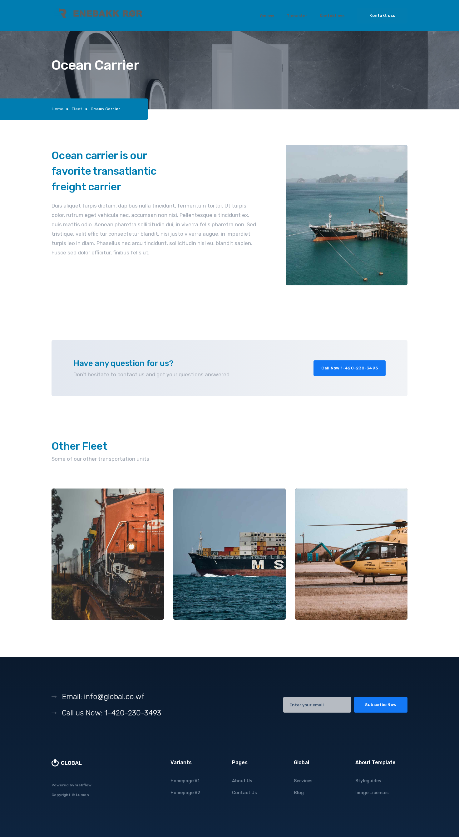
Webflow (83, 785)
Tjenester (297, 15)
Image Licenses (372, 792)
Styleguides (368, 781)
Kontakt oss (332, 15)
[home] (97, 15)
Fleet (77, 109)
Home (57, 109)
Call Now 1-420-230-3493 (349, 368)
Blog (299, 792)
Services (303, 781)
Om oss (267, 15)
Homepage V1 (185, 781)
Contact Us (244, 792)
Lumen (82, 795)
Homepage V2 (185, 792)
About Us (242, 781)
